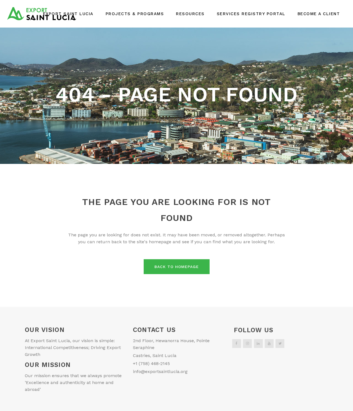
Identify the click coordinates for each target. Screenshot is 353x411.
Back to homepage (176, 266)
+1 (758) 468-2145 (151, 363)
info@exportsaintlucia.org (160, 371)
